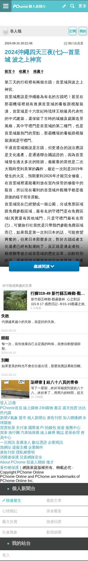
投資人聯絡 (36, 462)
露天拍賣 (69, 408)
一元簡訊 (7, 442)
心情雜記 (9, 511)
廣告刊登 (54, 418)
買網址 (5, 447)
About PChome (13, 462)
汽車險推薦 (30, 433)
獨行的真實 (75, 43)
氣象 (14, 418)
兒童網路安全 (31, 457)
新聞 (4, 418)
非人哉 (15, 31)
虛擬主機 (19, 447)
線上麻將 (47, 433)
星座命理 (72, 433)
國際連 (33, 428)
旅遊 (61, 428)
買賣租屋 (7, 428)
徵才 (50, 462)
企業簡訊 (55, 442)
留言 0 (10, 71)
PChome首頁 (11, 408)
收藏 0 (24, 71)
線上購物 (30, 408)
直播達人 (23, 442)
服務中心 (72, 428)
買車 (4, 433)
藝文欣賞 (9, 522)
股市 (22, 418)
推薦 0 (38, 71)
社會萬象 (9, 532)
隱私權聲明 (25, 452)
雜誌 (60, 433)
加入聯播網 (72, 418)
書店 (57, 408)
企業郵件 (35, 447)
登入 (4, 403)
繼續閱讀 (42, 266)
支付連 (21, 428)
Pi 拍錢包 (48, 428)
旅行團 (14, 433)
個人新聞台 (36, 418)
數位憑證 (39, 442)
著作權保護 (9, 468)
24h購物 (46, 408)
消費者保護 (9, 457)
